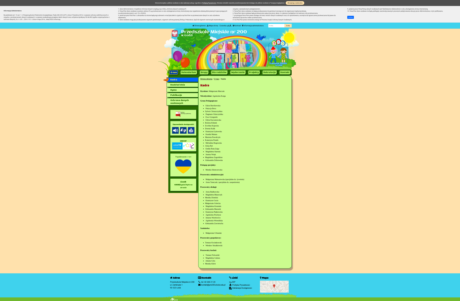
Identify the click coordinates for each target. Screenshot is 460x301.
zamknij (350, 17)
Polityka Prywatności (241, 285)
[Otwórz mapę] (274, 286)
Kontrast (237, 26)
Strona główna (200, 26)
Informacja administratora (253, 26)
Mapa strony (213, 26)
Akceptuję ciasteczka (295, 3)
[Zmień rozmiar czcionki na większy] (229, 26)
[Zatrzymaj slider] (233, 67)
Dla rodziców (219, 72)
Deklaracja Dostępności (242, 288)
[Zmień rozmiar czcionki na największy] (230, 26)
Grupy (204, 72)
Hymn (173, 90)
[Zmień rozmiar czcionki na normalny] (227, 26)
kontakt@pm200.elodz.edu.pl (213, 285)
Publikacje (176, 95)
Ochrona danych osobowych (179, 101)
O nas (174, 72)
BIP (233, 282)
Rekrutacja (269, 72)
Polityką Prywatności (209, 3)
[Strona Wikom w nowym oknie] (174, 299)
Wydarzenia (238, 72)
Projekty (254, 72)
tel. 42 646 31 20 (208, 282)
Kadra (173, 79)
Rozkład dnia (177, 85)
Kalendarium (188, 72)
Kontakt (284, 72)
